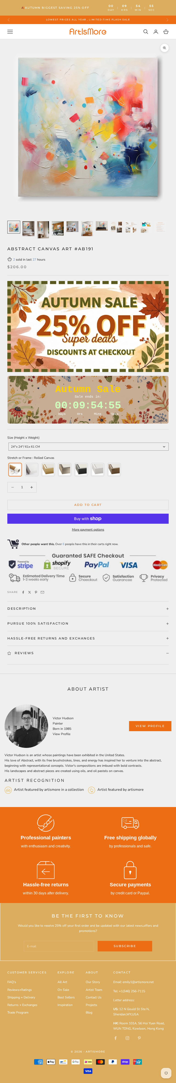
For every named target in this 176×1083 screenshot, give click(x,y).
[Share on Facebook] (23, 592)
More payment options (88, 529)
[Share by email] (42, 592)
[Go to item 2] (28, 229)
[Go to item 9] (131, 227)
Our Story (93, 982)
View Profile (61, 734)
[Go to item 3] (43, 230)
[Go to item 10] (145, 227)
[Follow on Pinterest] (139, 1038)
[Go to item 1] (13, 227)
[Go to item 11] (160, 227)
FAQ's (11, 982)
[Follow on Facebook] (115, 1038)
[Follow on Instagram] (127, 1038)
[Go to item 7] (101, 226)
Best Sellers (66, 997)
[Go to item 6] (87, 229)
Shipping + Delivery (21, 997)
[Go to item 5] (72, 226)
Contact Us (94, 997)
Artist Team (94, 990)
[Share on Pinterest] (36, 592)
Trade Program (17, 1012)
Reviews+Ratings (19, 990)
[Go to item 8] (116, 227)
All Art (62, 982)
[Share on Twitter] (29, 592)
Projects (91, 1005)
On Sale (63, 990)
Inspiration (65, 1005)
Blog (89, 1012)
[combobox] (88, 447)
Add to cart (88, 505)
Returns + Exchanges (22, 1005)
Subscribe (125, 946)
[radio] (14, 470)
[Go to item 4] (57, 228)
